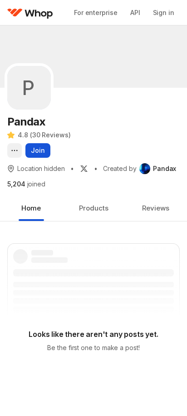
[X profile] (84, 168)
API (135, 12)
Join (38, 150)
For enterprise (96, 12)
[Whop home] (30, 13)
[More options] (14, 150)
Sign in (163, 12)
